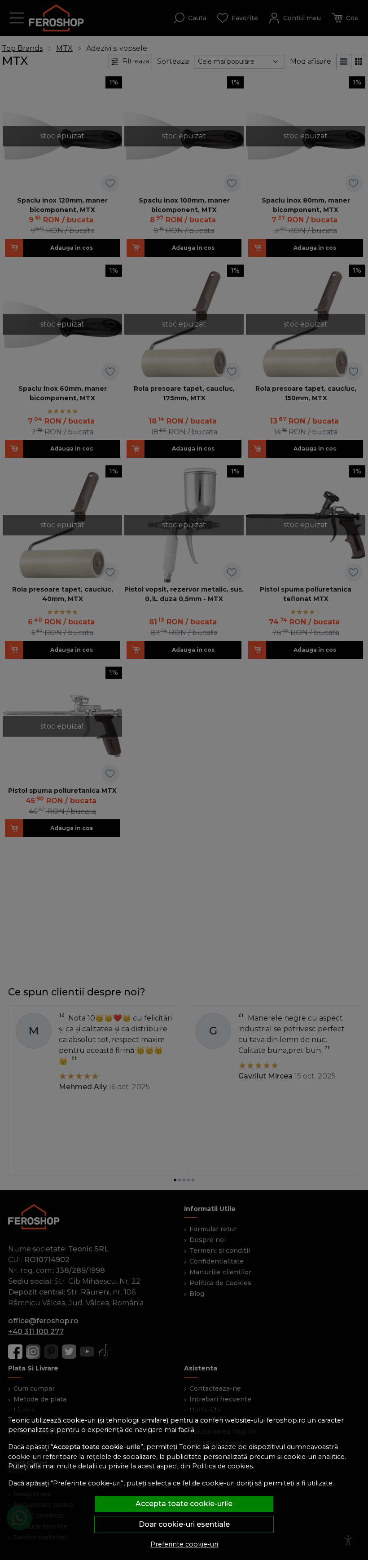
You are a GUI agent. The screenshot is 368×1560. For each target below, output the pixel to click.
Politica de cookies (222, 1466)
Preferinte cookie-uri (184, 1544)
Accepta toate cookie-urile (184, 1503)
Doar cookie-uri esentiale (184, 1524)
